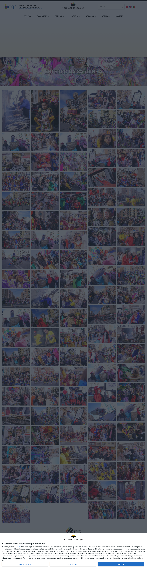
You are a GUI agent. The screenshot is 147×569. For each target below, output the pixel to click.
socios (18, 546)
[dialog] (73, 551)
